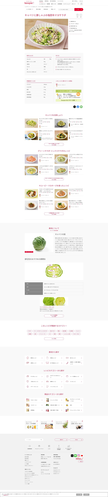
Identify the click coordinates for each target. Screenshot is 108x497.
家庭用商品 (41, 1)
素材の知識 (38, 9)
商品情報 (48, 3)
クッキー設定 (79, 494)
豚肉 (60, 334)
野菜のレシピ (33, 358)
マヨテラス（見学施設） (59, 449)
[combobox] (70, 9)
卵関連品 (32, 410)
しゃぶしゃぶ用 (67, 334)
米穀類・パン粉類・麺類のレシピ (75, 363)
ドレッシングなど (54, 400)
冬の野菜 (71, 331)
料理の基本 (46, 9)
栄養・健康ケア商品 (54, 410)
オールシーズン (42, 334)
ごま (50, 334)
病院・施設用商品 (53, 1)
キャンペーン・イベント (39, 448)
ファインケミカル (60, 1)
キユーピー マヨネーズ (31, 71)
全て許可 (86, 494)
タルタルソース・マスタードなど (75, 400)
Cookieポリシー (5, 495)
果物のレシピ (53, 358)
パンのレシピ (73, 381)
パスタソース (33, 405)
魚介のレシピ (73, 358)
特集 (53, 9)
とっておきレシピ (42, 3)
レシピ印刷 (77, 15)
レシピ (49, 448)
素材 (71, 405)
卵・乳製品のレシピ (54, 363)
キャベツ (28, 59)
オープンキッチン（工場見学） (68, 449)
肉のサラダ (52, 331)
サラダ (29, 331)
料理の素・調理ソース (54, 405)
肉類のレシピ (33, 363)
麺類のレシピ (53, 381)
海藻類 (30, 334)
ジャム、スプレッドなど (75, 410)
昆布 (35, 334)
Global (81, 1)
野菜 (59, 331)
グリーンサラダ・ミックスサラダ (40, 331)
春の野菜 (64, 331)
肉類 (55, 334)
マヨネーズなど (76, 334)
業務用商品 (46, 1)
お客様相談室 (59, 3)
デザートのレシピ (34, 386)
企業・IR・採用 (74, 1)
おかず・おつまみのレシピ (55, 376)
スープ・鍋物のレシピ (74, 376)
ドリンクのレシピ (54, 386)
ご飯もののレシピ (34, 381)
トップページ (27, 6)
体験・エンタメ (53, 3)
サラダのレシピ (34, 376)
